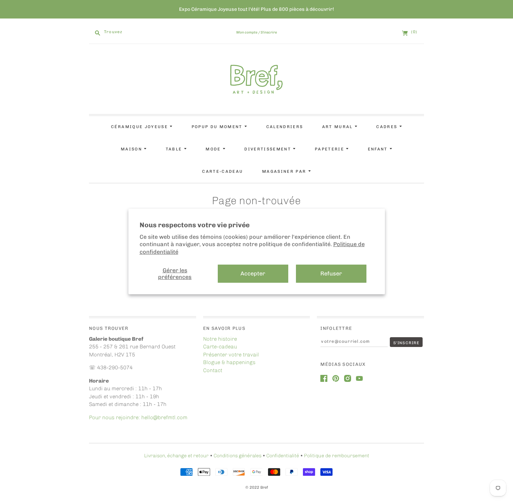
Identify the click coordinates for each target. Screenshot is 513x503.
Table (175, 149)
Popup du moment (218, 126)
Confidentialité (282, 456)
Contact (212, 370)
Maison (132, 149)
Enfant (378, 149)
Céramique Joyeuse (140, 126)
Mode (214, 149)
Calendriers (284, 126)
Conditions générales (237, 456)
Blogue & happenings (229, 362)
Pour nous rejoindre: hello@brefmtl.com (139, 417)
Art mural (338, 126)
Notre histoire (220, 339)
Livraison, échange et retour (176, 456)
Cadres (387, 126)
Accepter (252, 273)
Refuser (331, 273)
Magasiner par (285, 171)
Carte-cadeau (222, 171)
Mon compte (247, 32)
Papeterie (330, 149)
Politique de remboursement (336, 456)
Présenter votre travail (231, 355)
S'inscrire (269, 32)
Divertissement (268, 149)
